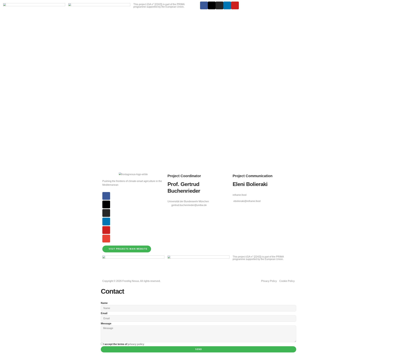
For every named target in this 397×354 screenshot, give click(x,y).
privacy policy (136, 344)
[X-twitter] (212, 5)
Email (104, 313)
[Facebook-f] (204, 5)
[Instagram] (219, 5)
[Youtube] (235, 5)
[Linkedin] (227, 5)
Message (106, 323)
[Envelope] (106, 238)
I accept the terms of (123, 344)
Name (104, 303)
